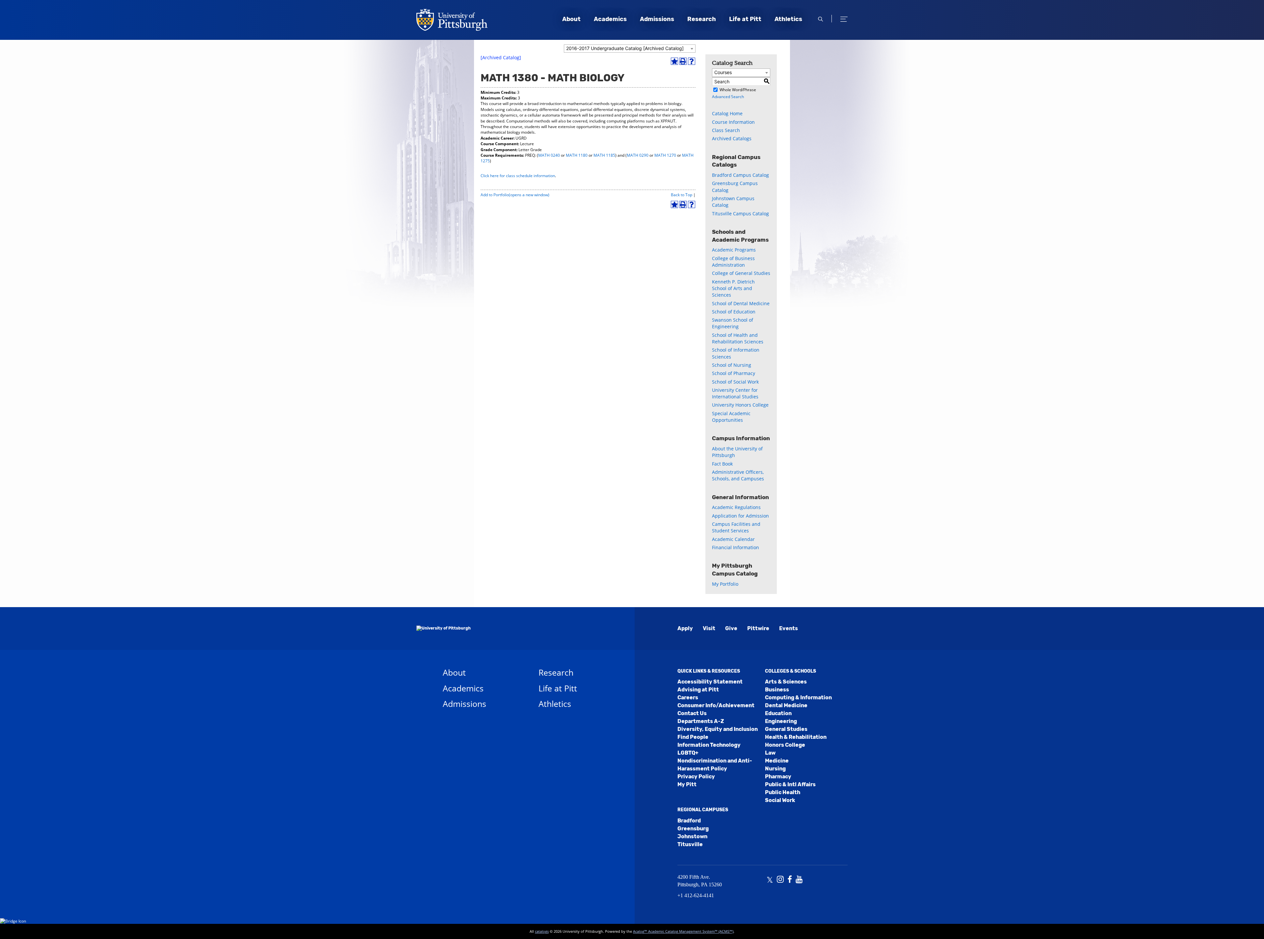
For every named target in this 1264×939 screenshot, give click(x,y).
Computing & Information (798, 697)
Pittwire (758, 628)
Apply (685, 628)
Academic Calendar (733, 539)
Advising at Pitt (698, 689)
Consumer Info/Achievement (715, 705)
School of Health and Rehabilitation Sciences (737, 338)
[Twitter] (770, 880)
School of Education (733, 312)
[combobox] (630, 48)
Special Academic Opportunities (731, 416)
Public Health (782, 792)
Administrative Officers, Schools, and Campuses (738, 475)
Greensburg (693, 828)
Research (701, 19)
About (571, 19)
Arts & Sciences (786, 682)
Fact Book (722, 464)
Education (778, 713)
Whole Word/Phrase (738, 90)
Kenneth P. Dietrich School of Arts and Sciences (733, 288)
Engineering (781, 721)
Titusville (690, 844)
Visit (709, 628)
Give (731, 628)
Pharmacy (778, 776)
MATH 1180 (577, 155)
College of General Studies (741, 273)
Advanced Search (728, 96)
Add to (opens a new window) (515, 195)
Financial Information (735, 547)
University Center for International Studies (735, 393)
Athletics (788, 19)
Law (770, 753)
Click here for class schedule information (518, 175)
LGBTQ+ (687, 753)
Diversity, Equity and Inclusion (717, 729)
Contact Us (692, 713)
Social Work (780, 800)
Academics (610, 19)
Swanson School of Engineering (732, 323)
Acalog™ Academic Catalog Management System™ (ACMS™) (683, 931)
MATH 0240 (549, 155)
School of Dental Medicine (741, 303)
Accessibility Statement (710, 682)
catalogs (542, 931)
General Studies (786, 729)
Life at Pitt (745, 19)
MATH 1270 (665, 155)
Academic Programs (734, 250)
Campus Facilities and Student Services (736, 527)
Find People (692, 737)
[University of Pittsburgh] (443, 628)
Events (788, 628)
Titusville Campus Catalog (740, 213)
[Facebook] (789, 880)
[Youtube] (799, 880)
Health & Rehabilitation (796, 737)
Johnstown (692, 836)
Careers (687, 697)
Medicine (777, 761)
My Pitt (687, 784)
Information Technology (709, 745)
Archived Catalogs (731, 138)
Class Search (726, 130)
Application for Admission (740, 516)
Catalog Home (727, 113)
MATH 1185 (604, 155)
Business (777, 689)
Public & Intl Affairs (790, 784)
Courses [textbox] (723, 72)
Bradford (689, 821)
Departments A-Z (700, 721)
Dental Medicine (786, 705)
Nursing (775, 768)
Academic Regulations (736, 507)
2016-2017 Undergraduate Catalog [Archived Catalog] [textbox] (625, 48)
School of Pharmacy (733, 373)
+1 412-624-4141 (695, 895)
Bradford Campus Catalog (740, 175)
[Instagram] (780, 880)
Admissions (657, 19)
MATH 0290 (637, 155)
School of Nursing (731, 365)
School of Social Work (735, 382)
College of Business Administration (733, 261)
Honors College (785, 745)
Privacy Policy (696, 776)
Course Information (733, 122)
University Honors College (740, 405)
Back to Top (681, 195)
